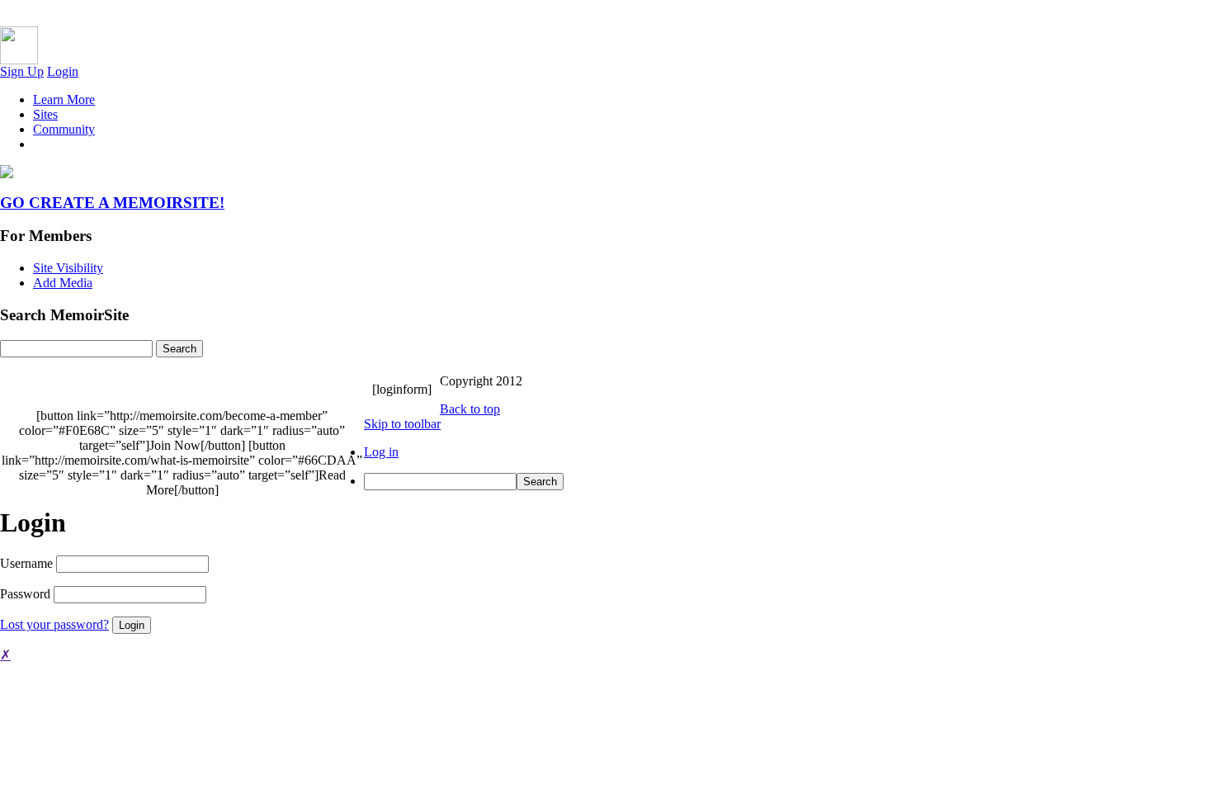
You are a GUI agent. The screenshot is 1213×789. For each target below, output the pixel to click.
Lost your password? (54, 624)
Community (64, 129)
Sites (45, 114)
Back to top (470, 409)
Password (25, 594)
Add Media (62, 283)
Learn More (64, 99)
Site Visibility (68, 268)
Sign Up (22, 71)
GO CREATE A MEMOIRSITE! (112, 202)
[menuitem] (623, 481)
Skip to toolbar (402, 424)
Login (62, 71)
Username (26, 563)
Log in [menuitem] (381, 452)
